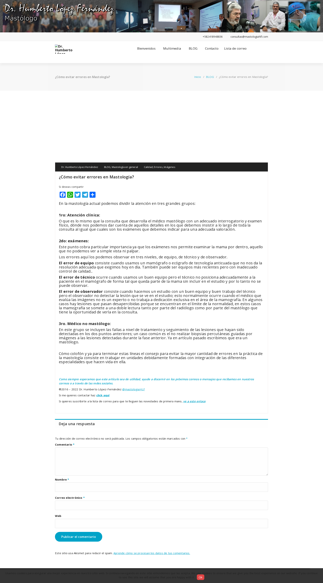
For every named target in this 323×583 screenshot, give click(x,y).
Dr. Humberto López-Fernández (79, 167)
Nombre (62, 479)
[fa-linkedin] (62, 36)
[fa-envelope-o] (79, 36)
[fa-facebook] (56, 36)
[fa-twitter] (67, 36)
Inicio (197, 77)
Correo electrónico (70, 498)
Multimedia (172, 48)
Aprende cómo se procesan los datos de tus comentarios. (151, 553)
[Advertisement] (161, 119)
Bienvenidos (146, 48)
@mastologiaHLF (133, 389)
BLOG (193, 48)
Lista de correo (235, 48)
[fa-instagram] (73, 36)
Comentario (64, 444)
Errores (158, 167)
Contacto (212, 48)
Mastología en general (125, 167)
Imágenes (169, 167)
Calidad (148, 167)
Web (58, 516)
